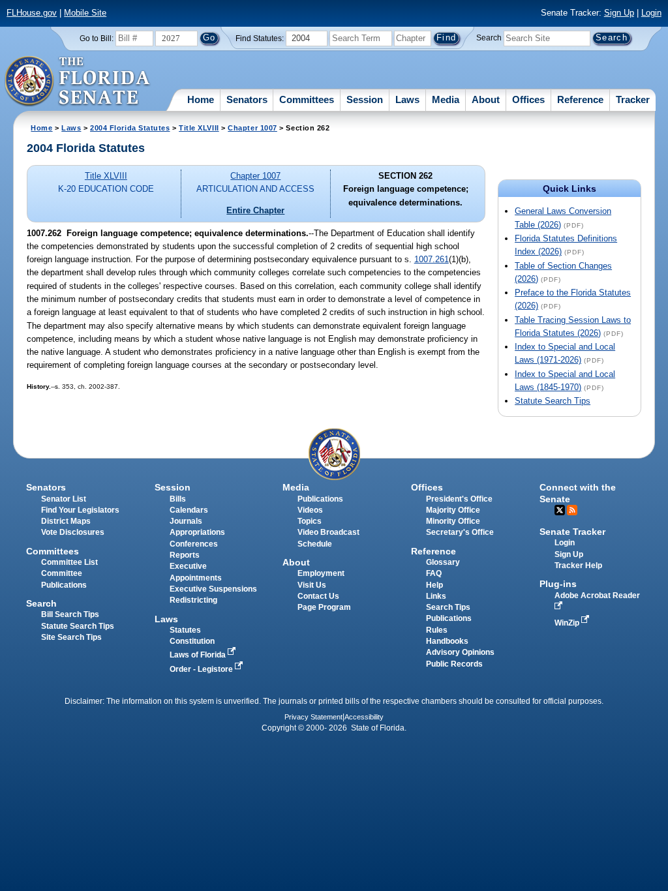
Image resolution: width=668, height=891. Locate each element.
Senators (246, 99)
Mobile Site (85, 13)
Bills (178, 499)
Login (651, 13)
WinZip (567, 623)
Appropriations (197, 532)
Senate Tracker (572, 531)
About (486, 99)
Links (436, 596)
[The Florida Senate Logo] (78, 81)
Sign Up (619, 13)
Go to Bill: (97, 38)
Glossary (443, 562)
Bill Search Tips (70, 614)
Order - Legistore (202, 669)
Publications (320, 499)
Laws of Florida (199, 655)
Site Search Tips (71, 637)
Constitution (192, 641)
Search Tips (448, 607)
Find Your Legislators (80, 510)
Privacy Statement (313, 717)
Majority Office (453, 510)
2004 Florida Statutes (130, 128)
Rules (437, 630)
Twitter (559, 510)
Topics (309, 521)
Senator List (63, 499)
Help (434, 585)
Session (364, 99)
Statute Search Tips (552, 401)
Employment (320, 573)
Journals (186, 521)
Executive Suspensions (213, 589)
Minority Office (453, 521)
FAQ (434, 573)
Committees (306, 99)
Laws (407, 99)
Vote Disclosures (72, 532)
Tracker (633, 99)
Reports (185, 555)
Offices (528, 99)
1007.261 (431, 259)
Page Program (324, 607)
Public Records (454, 664)
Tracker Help (578, 565)
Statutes (185, 630)
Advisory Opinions (460, 652)
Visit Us (311, 585)
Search (489, 38)
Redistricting (193, 600)
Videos (310, 510)
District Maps (66, 521)
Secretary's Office (460, 532)
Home (200, 99)
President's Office (459, 499)
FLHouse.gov (32, 13)
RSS (572, 510)
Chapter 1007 (252, 128)
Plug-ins (558, 584)
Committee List (69, 562)
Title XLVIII (199, 128)
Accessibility (364, 717)
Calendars (189, 510)
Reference (580, 99)
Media (445, 99)
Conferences (194, 544)
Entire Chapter (255, 210)
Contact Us (318, 596)
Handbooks (447, 641)
